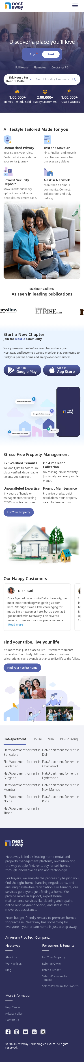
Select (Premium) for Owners (60, 986)
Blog (8, 970)
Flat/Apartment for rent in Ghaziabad (60, 764)
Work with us (13, 964)
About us (11, 957)
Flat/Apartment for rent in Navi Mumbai (60, 787)
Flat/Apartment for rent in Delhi (60, 752)
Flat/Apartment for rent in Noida (22, 799)
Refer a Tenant (51, 970)
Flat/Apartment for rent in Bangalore (22, 752)
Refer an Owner (52, 964)
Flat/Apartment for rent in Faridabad (22, 764)
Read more (15, 624)
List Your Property (18, 512)
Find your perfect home (22, 668)
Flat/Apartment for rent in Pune (60, 799)
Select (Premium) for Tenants (55, 978)
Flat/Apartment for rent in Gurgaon (22, 775)
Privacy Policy (13, 1014)
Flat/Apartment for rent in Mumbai (22, 787)
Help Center (12, 1007)
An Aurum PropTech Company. (27, 937)
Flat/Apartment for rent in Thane (22, 810)
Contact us (12, 1020)
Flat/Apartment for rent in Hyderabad (60, 775)
